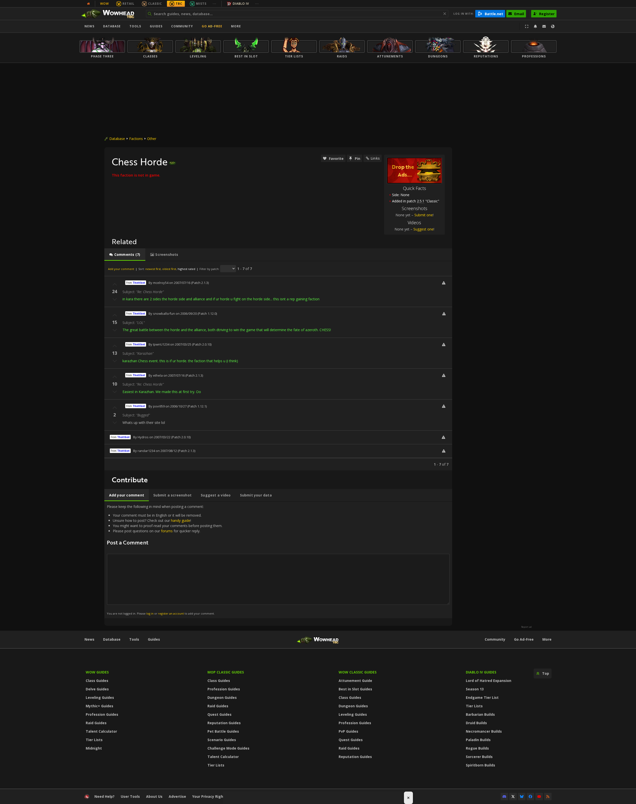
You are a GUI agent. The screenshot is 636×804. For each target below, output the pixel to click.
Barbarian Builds (480, 714)
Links (375, 158)
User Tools (130, 796)
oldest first (169, 269)
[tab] (124, 254)
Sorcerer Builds (479, 756)
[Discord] (504, 796)
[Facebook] (530, 796)
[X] (513, 796)
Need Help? (104, 796)
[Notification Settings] (535, 26)
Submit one (423, 215)
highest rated (186, 269)
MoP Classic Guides (225, 672)
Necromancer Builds (484, 731)
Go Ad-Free (212, 26)
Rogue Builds (477, 748)
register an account (171, 613)
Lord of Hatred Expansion (488, 680)
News (89, 26)
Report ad (526, 627)
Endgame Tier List (482, 697)
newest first (153, 269)
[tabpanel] (278, 365)
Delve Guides (97, 689)
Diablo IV (241, 3)
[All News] (88, 4)
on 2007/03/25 (180, 344)
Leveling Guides (100, 697)
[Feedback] (544, 26)
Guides (156, 26)
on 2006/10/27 (176, 406)
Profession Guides (102, 714)
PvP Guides (348, 731)
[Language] (552, 26)
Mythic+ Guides (99, 706)
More (547, 639)
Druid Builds (476, 722)
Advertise (177, 796)
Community (182, 26)
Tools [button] (135, 26)
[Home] (110, 13)
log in (150, 613)
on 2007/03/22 (159, 437)
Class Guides (97, 680)
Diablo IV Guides (481, 672)
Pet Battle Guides (223, 731)
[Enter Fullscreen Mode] (526, 26)
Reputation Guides (224, 722)
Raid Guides (96, 722)
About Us (154, 796)
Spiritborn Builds (480, 765)
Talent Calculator (101, 731)
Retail (128, 3)
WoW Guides (97, 672)
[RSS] (548, 796)
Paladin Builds (478, 739)
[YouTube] (539, 796)
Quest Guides (219, 714)
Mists (201, 3)
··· (214, 3)
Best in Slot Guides (355, 689)
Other (151, 138)
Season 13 (475, 689)
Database (112, 26)
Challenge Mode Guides (228, 748)
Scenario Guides (221, 739)
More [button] (236, 26)
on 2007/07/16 (179, 282)
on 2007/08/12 (166, 450)
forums (167, 531)
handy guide (180, 520)
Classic (155, 3)
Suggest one (423, 229)
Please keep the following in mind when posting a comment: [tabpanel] (164, 559)
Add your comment (121, 269)
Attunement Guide (355, 680)
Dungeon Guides (222, 697)
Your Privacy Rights (209, 796)
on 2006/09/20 (186, 313)
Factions (136, 138)
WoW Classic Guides (358, 672)
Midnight (94, 748)
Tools (134, 639)
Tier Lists (94, 739)
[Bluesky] (521, 796)
